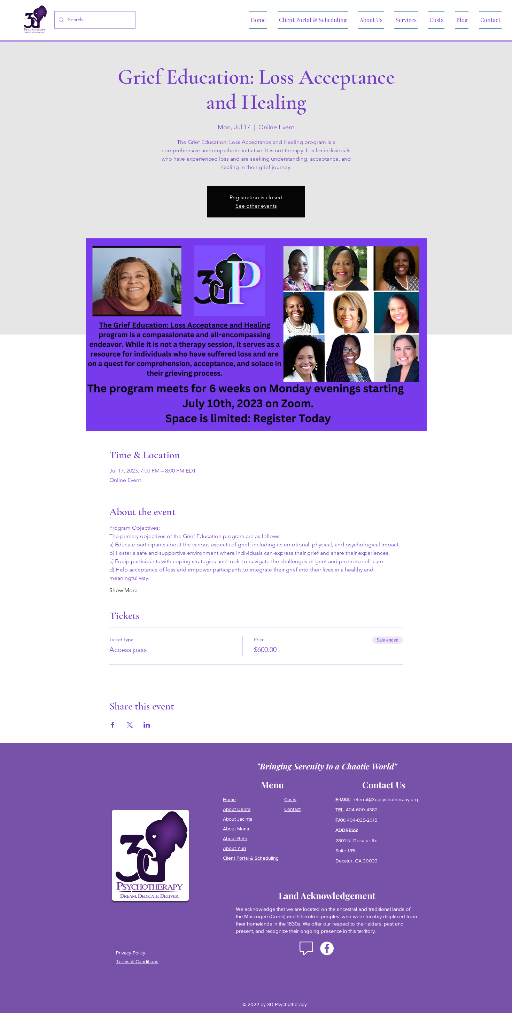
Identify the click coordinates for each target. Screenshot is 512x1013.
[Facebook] (327, 948)
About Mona (236, 828)
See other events (256, 205)
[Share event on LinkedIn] (146, 725)
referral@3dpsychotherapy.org (385, 799)
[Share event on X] (129, 725)
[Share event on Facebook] (112, 725)
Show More (123, 590)
